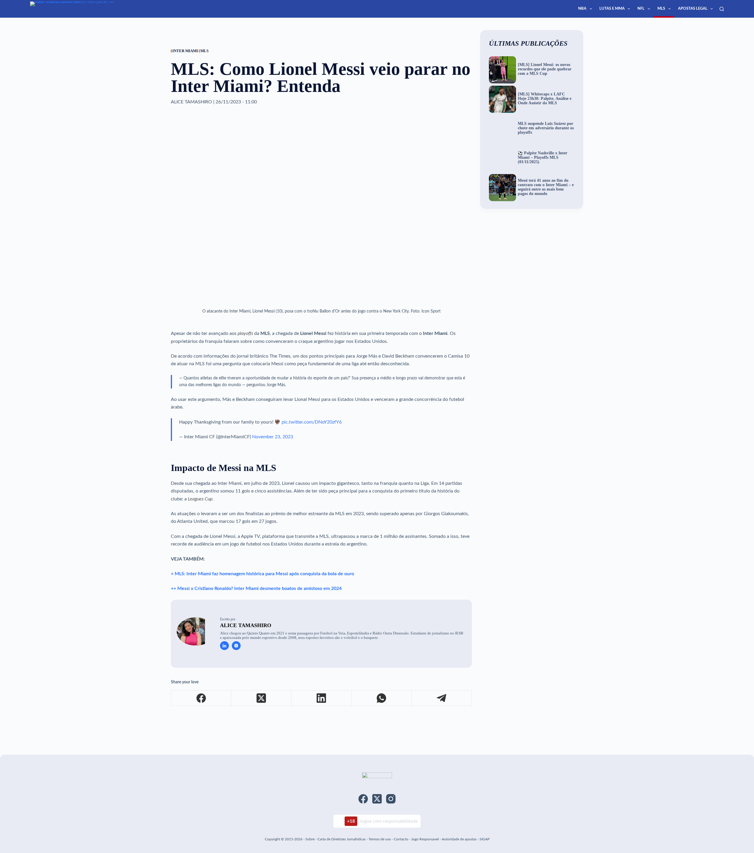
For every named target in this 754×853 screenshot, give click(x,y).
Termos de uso (379, 839)
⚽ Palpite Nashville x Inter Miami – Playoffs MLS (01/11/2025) (542, 157)
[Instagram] (391, 799)
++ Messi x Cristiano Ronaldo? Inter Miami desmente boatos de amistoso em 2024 (256, 588)
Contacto (401, 839)
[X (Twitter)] (261, 698)
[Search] (722, 9)
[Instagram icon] (236, 645)
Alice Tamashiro (245, 625)
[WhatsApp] (382, 698)
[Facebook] (201, 698)
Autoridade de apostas (459, 839)
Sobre (310, 839)
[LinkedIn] (321, 698)
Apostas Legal (692, 9)
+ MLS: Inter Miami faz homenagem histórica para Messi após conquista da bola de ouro (262, 573)
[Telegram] (442, 698)
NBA (582, 9)
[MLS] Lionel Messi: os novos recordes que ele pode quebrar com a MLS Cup (544, 69)
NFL (640, 9)
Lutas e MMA (612, 9)
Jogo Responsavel (425, 839)
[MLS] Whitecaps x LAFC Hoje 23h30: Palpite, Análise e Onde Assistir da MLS (544, 98)
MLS (661, 9)
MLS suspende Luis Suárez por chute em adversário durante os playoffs (546, 128)
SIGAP (484, 839)
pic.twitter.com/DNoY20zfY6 (312, 422)
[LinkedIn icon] (224, 645)
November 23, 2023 (272, 436)
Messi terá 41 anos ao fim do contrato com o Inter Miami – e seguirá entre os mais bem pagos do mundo (546, 187)
